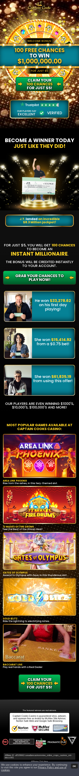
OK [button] (74, 766)
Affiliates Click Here (39, 761)
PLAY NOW (37, 455)
